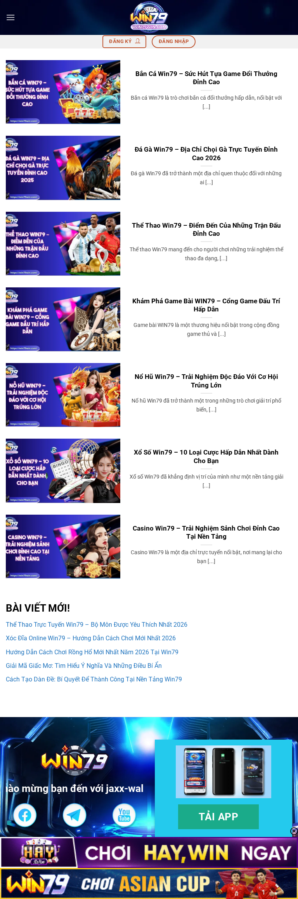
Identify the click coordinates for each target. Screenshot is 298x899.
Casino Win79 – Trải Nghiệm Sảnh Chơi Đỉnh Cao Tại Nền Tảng (206, 533)
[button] (10, 17)
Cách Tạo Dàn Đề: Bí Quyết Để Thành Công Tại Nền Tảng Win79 (94, 679)
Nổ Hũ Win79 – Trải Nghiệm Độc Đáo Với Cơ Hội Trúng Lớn (206, 381)
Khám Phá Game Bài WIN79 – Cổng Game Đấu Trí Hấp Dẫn (206, 305)
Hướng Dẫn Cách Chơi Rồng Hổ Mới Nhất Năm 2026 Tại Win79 (92, 652)
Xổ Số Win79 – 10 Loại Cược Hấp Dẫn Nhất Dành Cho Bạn (206, 457)
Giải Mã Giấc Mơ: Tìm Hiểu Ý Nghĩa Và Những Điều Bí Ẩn (84, 665)
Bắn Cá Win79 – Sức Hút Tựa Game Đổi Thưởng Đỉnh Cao (206, 78)
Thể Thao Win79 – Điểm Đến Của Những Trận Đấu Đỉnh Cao (206, 230)
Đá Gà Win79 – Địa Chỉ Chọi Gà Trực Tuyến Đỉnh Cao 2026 (206, 154)
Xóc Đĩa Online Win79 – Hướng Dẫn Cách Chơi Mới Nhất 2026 (91, 638)
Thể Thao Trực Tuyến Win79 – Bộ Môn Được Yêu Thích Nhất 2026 (96, 624)
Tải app (219, 817)
